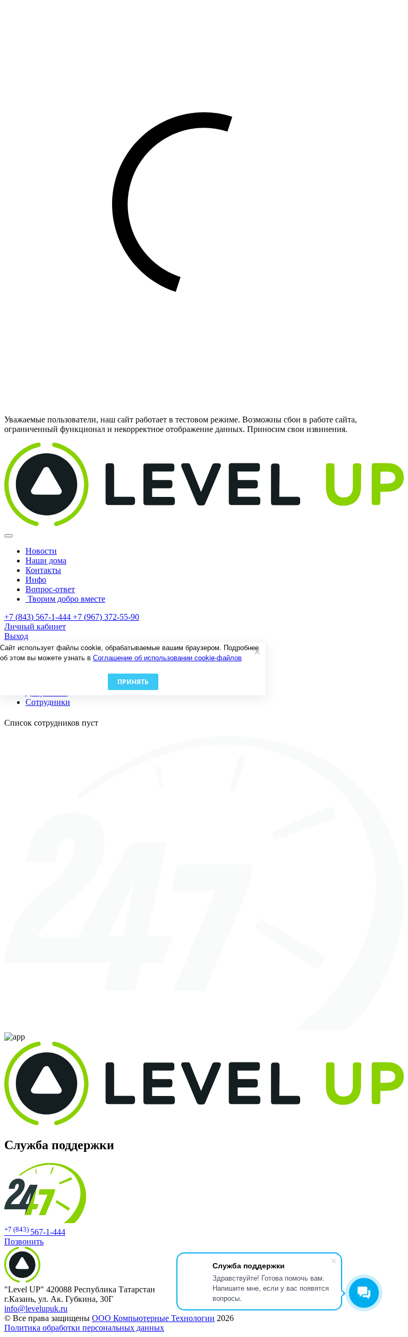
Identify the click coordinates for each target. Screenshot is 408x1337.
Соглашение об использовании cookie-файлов (167, 657)
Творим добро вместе (65, 598)
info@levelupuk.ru (35, 1308)
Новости (41, 550)
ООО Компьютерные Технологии (153, 1318)
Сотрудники (48, 702)
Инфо (36, 579)
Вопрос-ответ (50, 589)
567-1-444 (34, 1231)
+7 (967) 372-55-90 (106, 616)
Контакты (43, 570)
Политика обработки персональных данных (84, 1327)
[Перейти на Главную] (204, 523)
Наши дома (46, 560)
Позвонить (24, 1241)
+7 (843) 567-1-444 (38, 616)
